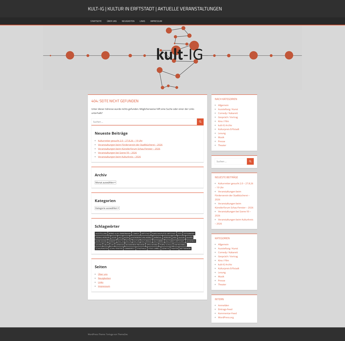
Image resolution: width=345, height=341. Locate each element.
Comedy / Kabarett (228, 113)
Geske (114, 237)
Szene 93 (165, 248)
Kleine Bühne (101, 241)
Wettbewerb (185, 248)
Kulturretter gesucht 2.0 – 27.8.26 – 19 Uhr (120, 140)
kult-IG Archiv (225, 125)
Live (112, 245)
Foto (180, 233)
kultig (128, 241)
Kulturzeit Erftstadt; (175, 241)
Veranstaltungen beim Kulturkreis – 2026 (119, 156)
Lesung (99, 245)
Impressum (156, 21)
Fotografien (189, 233)
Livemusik (120, 245)
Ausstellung (101, 233)
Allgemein (223, 105)
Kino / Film (223, 121)
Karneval (158, 237)
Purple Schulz (166, 245)
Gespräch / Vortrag (228, 117)
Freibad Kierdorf (103, 237)
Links (142, 21)
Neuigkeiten (128, 21)
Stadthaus (141, 248)
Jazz (120, 237)
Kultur (136, 241)
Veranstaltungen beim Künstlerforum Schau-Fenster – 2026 (129, 148)
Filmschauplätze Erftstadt (164, 233)
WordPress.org (226, 317)
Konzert (112, 241)
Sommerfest (129, 248)
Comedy (135, 233)
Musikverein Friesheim (135, 245)
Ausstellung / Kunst (228, 109)
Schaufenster (102, 248)
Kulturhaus (146, 241)
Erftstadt (145, 233)
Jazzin (126, 237)
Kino (175, 237)
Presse (221, 141)
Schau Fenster (116, 248)
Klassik (182, 237)
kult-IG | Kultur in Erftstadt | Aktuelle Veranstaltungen (155, 8)
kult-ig (121, 241)
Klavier (190, 237)
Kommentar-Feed (227, 313)
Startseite (96, 21)
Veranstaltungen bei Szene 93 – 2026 (117, 152)
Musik (221, 137)
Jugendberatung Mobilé (141, 237)
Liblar (106, 245)
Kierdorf (167, 237)
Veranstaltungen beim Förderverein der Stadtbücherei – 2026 (130, 144)
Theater (174, 248)
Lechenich (190, 241)
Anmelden (223, 305)
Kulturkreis (158, 241)
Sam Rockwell (180, 245)
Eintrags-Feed (225, 309)
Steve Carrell (154, 248)
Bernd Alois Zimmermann (120, 233)
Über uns (112, 21)
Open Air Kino (152, 245)
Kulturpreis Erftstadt (228, 129)
